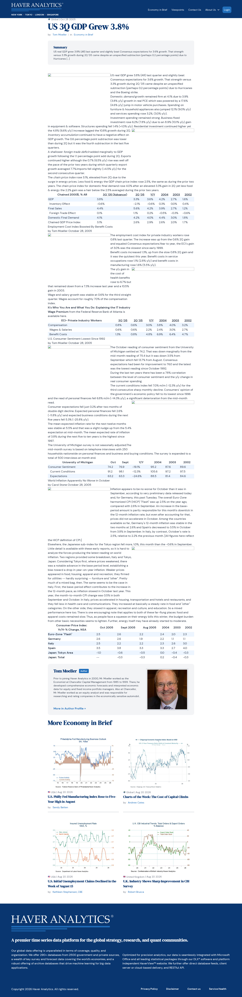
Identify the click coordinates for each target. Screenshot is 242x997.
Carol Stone (59, 485)
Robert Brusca (136, 891)
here (63, 316)
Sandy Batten (60, 807)
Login (227, 9)
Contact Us (194, 9)
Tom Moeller (60, 34)
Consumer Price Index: (71, 625)
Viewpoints (177, 9)
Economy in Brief (157, 9)
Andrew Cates (136, 802)
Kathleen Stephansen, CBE (68, 891)
